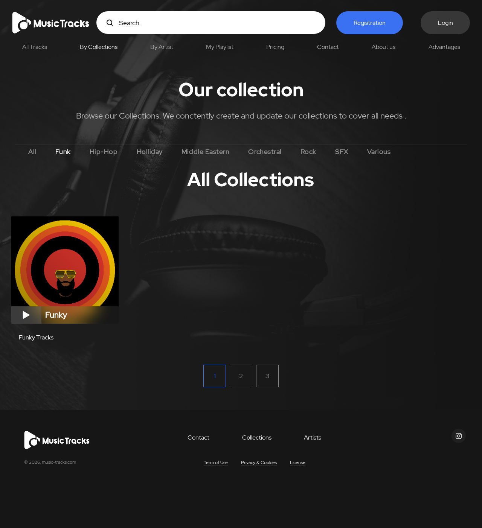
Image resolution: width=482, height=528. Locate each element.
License (297, 463)
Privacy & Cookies (259, 463)
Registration (370, 23)
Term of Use (216, 463)
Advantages (444, 47)
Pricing (275, 47)
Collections (257, 437)
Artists (312, 437)
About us (383, 47)
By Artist (161, 47)
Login (445, 23)
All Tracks (34, 47)
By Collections (98, 47)
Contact (328, 47)
